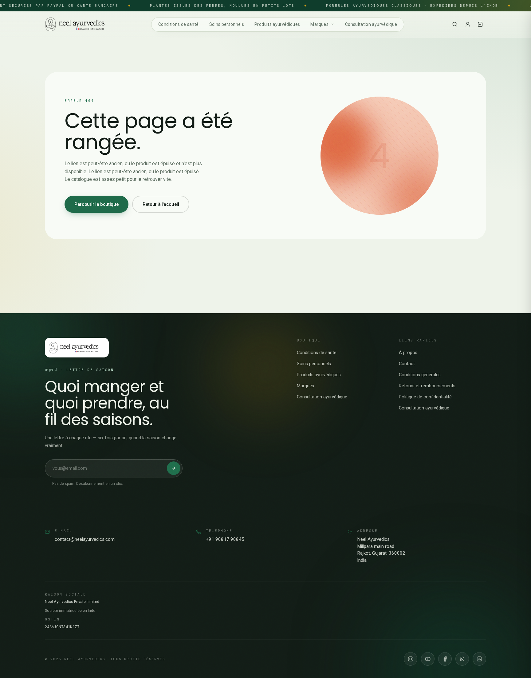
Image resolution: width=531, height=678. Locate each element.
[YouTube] (428, 659)
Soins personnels (226, 24)
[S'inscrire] (173, 468)
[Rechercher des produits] (455, 24)
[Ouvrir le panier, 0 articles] (480, 24)
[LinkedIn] (479, 659)
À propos (408, 352)
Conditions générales (420, 374)
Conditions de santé (178, 24)
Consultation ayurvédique (371, 24)
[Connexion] (468, 24)
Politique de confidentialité (425, 397)
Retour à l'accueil (161, 204)
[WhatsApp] (462, 659)
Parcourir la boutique (96, 204)
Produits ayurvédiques (277, 24)
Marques (319, 24)
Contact (407, 363)
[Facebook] (445, 659)
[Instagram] (410, 659)
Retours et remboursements (427, 386)
